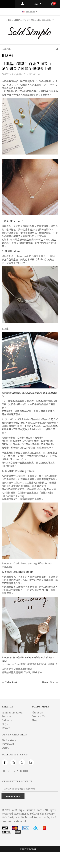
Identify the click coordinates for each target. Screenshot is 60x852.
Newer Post (48, 682)
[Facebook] (5, 762)
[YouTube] (22, 762)
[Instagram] (13, 762)
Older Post (11, 682)
